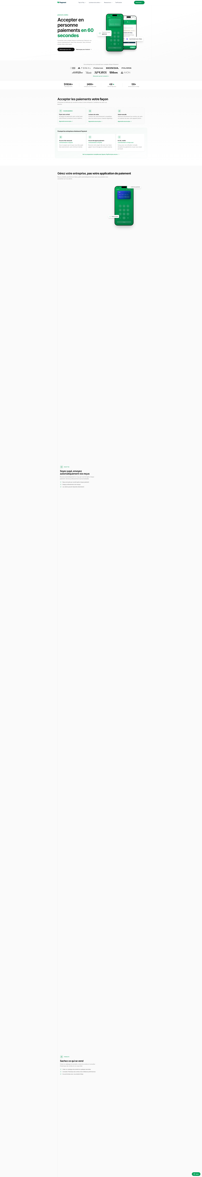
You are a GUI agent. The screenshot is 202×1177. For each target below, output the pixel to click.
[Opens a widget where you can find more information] (196, 1174)
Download (138, 2)
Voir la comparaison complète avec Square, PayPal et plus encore (100, 154)
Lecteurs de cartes (94, 2)
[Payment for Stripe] (61, 2)
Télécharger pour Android (83, 49)
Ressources (107, 2)
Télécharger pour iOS (65, 49)
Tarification (118, 2)
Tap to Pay (81, 2)
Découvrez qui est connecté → (101, 76)
